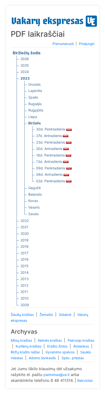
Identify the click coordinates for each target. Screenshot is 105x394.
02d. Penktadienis (51, 181)
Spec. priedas (73, 358)
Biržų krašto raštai (26, 352)
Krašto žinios (57, 346)
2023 (25, 78)
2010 (25, 298)
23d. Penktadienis (51, 142)
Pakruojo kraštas (81, 340)
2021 (24, 227)
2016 (25, 259)
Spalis (33, 97)
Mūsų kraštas (22, 340)
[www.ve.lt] (54, 20)
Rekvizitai (85, 380)
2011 (24, 292)
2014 (25, 272)
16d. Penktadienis (51, 155)
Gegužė (34, 188)
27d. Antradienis (49, 136)
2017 (24, 253)
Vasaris (34, 207)
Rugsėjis (35, 104)
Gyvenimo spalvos (60, 352)
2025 (25, 65)
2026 (25, 59)
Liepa (32, 117)
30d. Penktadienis (51, 129)
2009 (25, 305)
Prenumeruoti (63, 44)
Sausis (33, 214)
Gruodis (34, 84)
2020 (25, 233)
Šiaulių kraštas (23, 314)
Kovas (33, 201)
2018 (25, 246)
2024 (25, 72)
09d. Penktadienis (51, 168)
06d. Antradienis (49, 174)
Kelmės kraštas (50, 340)
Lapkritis (35, 91)
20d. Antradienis (49, 149)
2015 (25, 266)
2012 (24, 285)
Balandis (35, 194)
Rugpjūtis (35, 110)
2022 (25, 221)
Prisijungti (86, 44)
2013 (25, 279)
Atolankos (81, 346)
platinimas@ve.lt (56, 375)
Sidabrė (65, 314)
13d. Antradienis (49, 161)
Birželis (34, 123)
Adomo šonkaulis (43, 358)
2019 (25, 240)
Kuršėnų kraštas (29, 346)
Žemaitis (47, 314)
